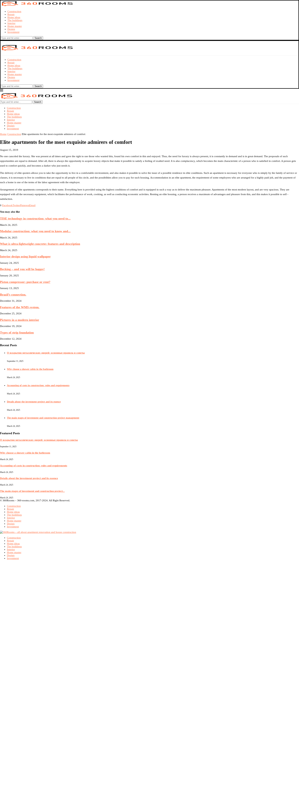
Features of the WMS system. (19, 307)
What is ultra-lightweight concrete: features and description (40, 244)
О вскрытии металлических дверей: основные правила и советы (46, 352)
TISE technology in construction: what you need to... (35, 218)
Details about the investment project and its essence (34, 401)
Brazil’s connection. (13, 294)
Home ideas (13, 17)
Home (3, 134)
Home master (14, 26)
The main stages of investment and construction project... (32, 491)
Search (38, 38)
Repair (11, 14)
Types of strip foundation (17, 332)
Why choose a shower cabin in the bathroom (30, 369)
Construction (14, 11)
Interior (11, 23)
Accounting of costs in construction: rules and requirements (38, 385)
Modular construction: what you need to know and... (35, 231)
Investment (13, 32)
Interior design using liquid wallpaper (25, 256)
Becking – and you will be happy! (22, 269)
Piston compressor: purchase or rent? (25, 282)
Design (11, 29)
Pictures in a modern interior (19, 320)
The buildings (14, 20)
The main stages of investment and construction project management (43, 418)
